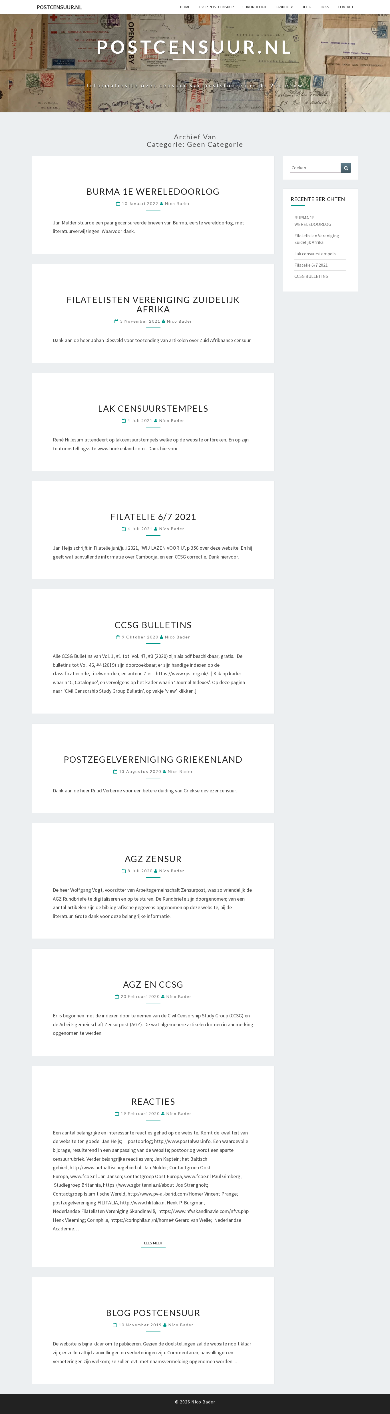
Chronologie (254, 6)
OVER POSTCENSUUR (216, 6)
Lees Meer (155, 1243)
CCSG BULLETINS (153, 625)
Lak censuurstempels (153, 408)
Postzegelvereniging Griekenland (153, 759)
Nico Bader (177, 203)
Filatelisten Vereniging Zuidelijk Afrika (153, 304)
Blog (306, 6)
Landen (282, 6)
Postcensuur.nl (59, 7)
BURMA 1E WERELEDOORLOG (153, 191)
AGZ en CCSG (153, 984)
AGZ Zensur (153, 858)
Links (324, 6)
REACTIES (153, 1101)
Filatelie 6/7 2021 (153, 516)
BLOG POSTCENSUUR (153, 1312)
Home (185, 6)
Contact (345, 6)
